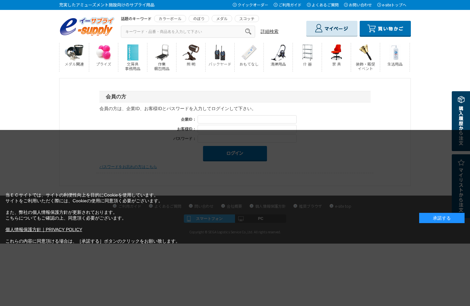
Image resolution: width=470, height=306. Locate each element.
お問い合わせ (360, 4)
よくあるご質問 (325, 4)
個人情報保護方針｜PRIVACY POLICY (43, 229)
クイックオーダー (253, 4)
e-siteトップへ (394, 4)
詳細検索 (269, 31)
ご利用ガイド (290, 4)
